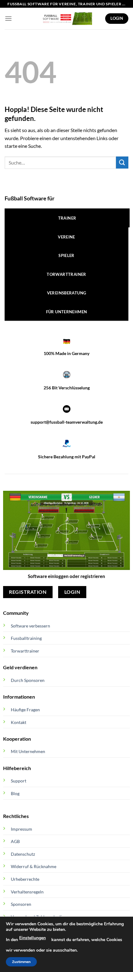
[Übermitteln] (122, 162)
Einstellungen (32, 938)
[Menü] (8, 18)
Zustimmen (21, 961)
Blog (15, 793)
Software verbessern (30, 625)
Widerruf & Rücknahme (33, 866)
